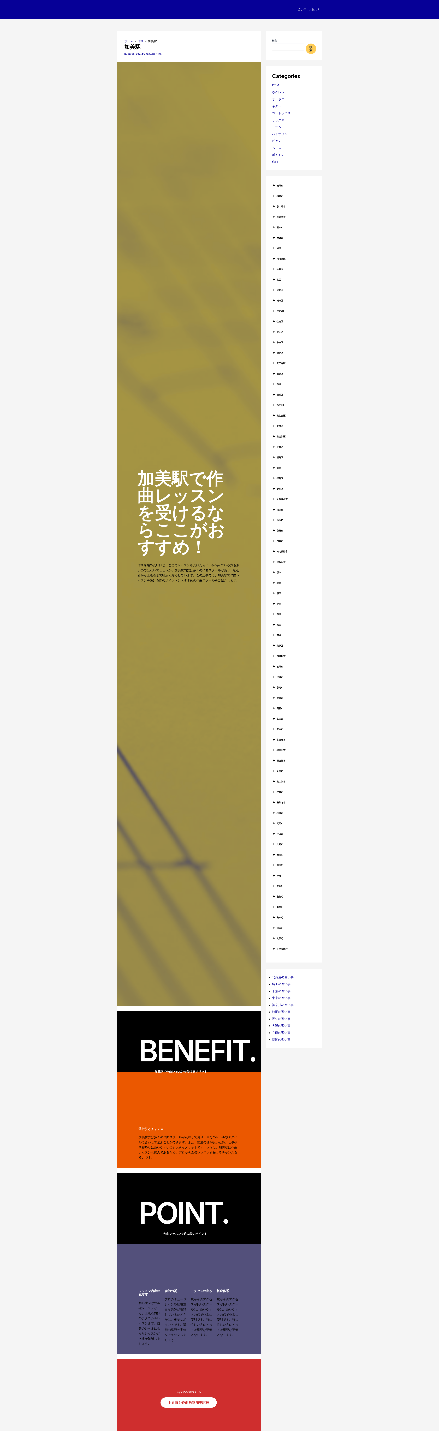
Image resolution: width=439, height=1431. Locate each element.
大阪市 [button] (280, 237)
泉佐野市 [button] (281, 216)
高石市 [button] (280, 708)
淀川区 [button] (280, 488)
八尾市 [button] (280, 844)
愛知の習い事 (281, 1019)
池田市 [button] (280, 185)
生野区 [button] (280, 269)
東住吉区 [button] (281, 415)
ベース (276, 148)
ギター (276, 106)
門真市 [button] (280, 541)
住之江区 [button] (281, 311)
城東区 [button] (280, 300)
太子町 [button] (280, 938)
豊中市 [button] (280, 729)
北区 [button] (279, 279)
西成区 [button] (280, 394)
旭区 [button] (279, 248)
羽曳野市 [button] (281, 760)
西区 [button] (279, 384)
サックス (278, 120)
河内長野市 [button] (282, 551)
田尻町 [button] (280, 865)
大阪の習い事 (281, 1025)
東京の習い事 (281, 998)
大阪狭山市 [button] (282, 499)
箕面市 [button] (280, 823)
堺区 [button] (279, 593)
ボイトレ (278, 155)
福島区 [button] (280, 457)
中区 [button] (279, 603)
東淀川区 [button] (281, 436)
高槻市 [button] (280, 718)
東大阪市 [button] (281, 781)
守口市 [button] (280, 833)
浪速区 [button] (280, 373)
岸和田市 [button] (281, 562)
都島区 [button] (280, 478)
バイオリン (279, 134)
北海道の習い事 (283, 977)
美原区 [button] (280, 645)
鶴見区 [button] (280, 352)
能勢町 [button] (280, 907)
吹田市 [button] (280, 666)
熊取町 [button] (280, 854)
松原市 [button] (280, 812)
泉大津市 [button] (281, 206)
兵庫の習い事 (281, 1033)
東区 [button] (279, 624)
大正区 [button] (280, 331)
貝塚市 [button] (280, 509)
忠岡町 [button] (280, 886)
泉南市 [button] (280, 687)
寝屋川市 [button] (281, 750)
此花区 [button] (280, 290)
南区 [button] (279, 635)
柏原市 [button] (280, 520)
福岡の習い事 (281, 1039)
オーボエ (278, 99)
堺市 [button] (279, 572)
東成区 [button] (280, 426)
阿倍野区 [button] (281, 258)
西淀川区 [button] (281, 405)
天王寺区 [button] (281, 363)
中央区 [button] (280, 342)
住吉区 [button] (280, 321)
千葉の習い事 (281, 991)
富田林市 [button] (281, 739)
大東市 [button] (280, 697)
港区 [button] (279, 467)
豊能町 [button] (280, 896)
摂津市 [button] (280, 677)
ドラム (276, 127)
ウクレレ (278, 92)
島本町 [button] (280, 917)
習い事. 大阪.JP (308, 9)
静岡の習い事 (281, 1012)
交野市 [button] (280, 530)
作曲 (275, 162)
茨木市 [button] (280, 227)
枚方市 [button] (280, 792)
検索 (274, 40)
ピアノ (276, 141)
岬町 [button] (279, 875)
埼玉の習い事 (281, 984)
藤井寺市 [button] (281, 802)
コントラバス (281, 113)
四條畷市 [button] (281, 656)
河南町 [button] (280, 928)
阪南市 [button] (280, 771)
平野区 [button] (280, 447)
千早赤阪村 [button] (282, 948)
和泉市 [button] (280, 196)
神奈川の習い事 (283, 1005)
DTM (275, 85)
